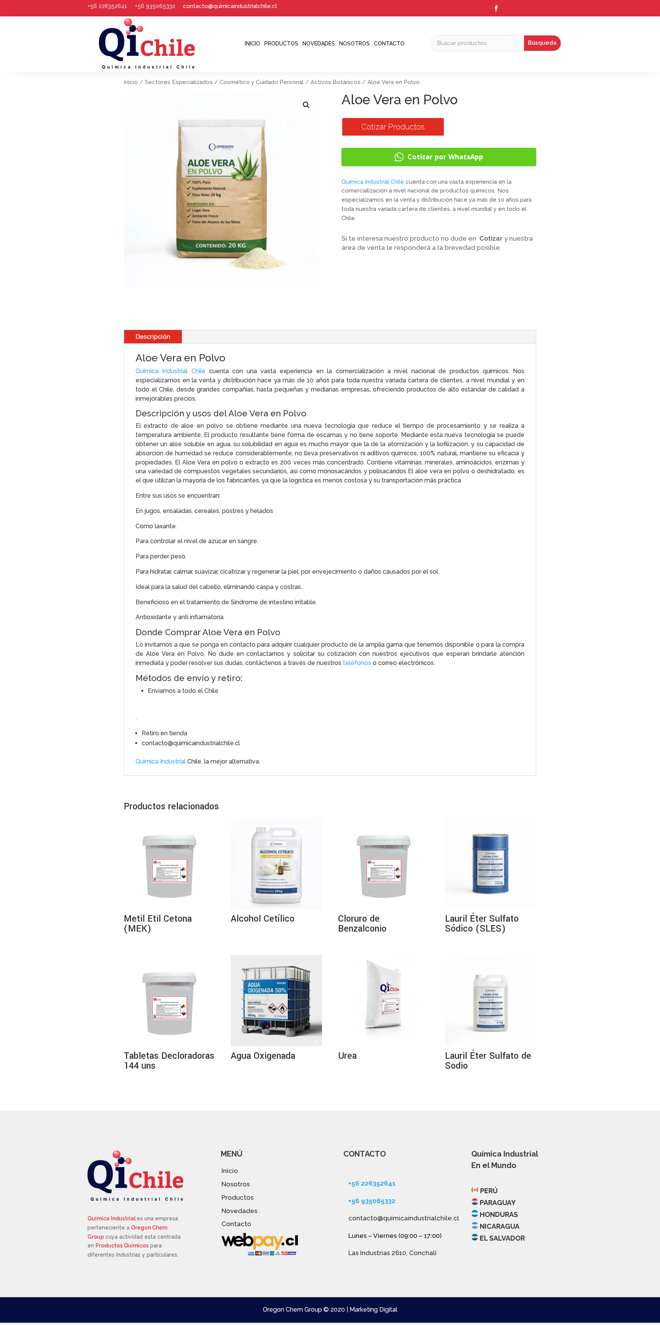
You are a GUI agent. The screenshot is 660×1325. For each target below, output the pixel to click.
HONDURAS (499, 1214)
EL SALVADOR (502, 1238)
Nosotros (354, 43)
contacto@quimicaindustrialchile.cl (230, 6)
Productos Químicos (122, 1245)
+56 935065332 (155, 6)
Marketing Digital (373, 1309)
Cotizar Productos (393, 126)
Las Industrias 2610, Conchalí (392, 1253)
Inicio (252, 43)
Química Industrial (161, 761)
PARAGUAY (498, 1203)
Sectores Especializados (179, 82)
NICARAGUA (499, 1226)
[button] (306, 105)
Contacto (389, 43)
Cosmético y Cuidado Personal (262, 82)
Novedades (318, 43)
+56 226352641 (107, 6)
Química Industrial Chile (372, 181)
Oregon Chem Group (292, 1309)
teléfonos (358, 663)
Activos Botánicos (336, 82)
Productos (281, 43)
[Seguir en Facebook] (496, 8)
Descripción (153, 336)
